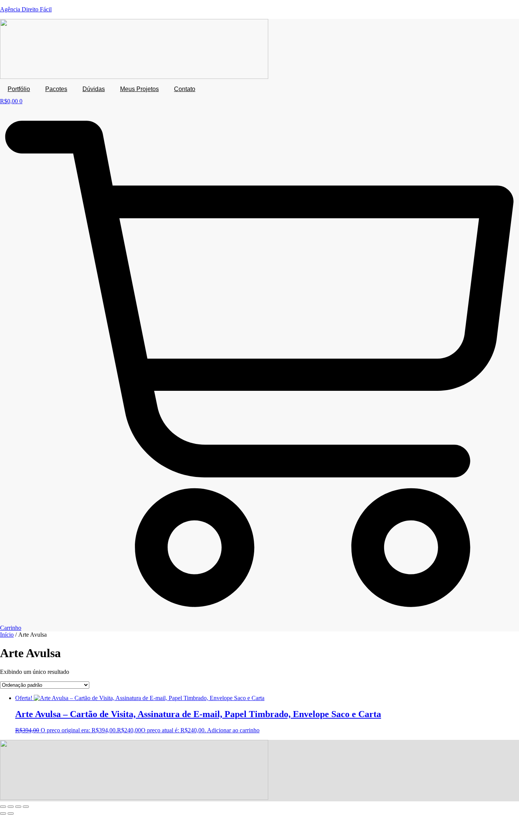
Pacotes (56, 89)
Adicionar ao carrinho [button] (233, 730)
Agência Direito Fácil (26, 9)
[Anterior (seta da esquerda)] (3, 813)
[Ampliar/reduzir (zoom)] (3, 807)
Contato (184, 89)
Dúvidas (93, 89)
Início (7, 634)
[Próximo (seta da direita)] (11, 813)
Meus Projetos (139, 89)
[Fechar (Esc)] (26, 807)
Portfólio (19, 89)
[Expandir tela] (11, 807)
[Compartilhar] (18, 807)
